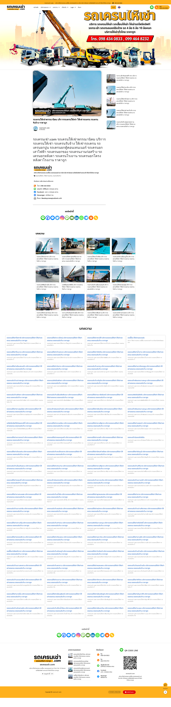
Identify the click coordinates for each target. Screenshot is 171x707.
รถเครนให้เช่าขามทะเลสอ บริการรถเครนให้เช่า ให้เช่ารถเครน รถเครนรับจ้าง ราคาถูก (24, 495)
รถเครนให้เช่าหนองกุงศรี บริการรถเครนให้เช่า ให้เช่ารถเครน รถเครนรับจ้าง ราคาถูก (64, 438)
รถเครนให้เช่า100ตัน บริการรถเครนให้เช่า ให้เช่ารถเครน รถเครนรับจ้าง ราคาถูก (105, 353)
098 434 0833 (164, 8)
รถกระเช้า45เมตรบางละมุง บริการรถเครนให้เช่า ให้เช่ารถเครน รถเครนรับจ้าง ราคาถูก (145, 381)
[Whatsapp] (81, 218)
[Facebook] (48, 218)
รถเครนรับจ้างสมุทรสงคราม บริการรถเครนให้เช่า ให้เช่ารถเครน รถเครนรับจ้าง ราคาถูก (125, 124)
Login (72, 7)
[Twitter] (57, 218)
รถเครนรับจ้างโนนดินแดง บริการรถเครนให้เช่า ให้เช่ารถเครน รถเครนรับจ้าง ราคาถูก (24, 467)
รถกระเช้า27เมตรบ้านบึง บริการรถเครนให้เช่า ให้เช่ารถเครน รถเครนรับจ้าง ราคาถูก (73, 315)
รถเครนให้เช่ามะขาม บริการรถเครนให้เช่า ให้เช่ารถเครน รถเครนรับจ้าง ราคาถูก (64, 581)
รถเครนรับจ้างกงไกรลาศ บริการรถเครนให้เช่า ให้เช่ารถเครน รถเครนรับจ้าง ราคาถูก (64, 453)
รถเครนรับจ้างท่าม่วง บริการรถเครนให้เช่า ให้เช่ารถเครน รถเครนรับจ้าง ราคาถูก (65, 524)
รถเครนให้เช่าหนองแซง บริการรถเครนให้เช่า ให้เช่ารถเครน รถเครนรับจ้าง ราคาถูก (105, 566)
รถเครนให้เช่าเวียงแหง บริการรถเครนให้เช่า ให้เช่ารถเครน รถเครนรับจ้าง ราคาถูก (64, 538)
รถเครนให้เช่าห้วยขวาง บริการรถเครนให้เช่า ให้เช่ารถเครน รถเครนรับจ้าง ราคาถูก (126, 101)
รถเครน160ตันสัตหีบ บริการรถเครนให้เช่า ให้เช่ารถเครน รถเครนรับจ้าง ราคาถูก (146, 396)
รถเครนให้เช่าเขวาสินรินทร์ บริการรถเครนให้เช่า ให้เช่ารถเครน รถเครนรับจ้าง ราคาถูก (105, 396)
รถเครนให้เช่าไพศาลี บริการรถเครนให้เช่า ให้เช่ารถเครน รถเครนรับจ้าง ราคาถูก (24, 339)
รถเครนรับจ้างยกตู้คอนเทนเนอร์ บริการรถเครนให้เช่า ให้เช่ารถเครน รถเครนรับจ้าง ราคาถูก (82, 670)
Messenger (104, 676)
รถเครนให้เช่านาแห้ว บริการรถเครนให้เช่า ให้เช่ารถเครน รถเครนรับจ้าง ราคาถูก (105, 438)
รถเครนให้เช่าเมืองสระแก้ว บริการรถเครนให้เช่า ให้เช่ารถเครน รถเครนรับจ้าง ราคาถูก (24, 367)
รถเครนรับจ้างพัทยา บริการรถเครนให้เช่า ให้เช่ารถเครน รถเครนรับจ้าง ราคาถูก (24, 396)
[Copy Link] (96, 218)
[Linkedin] (76, 218)
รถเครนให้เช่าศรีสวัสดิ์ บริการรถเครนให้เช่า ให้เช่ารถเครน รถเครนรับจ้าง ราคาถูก (145, 524)
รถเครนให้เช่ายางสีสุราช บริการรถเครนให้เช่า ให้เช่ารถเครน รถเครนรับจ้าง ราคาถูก (105, 424)
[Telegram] (86, 218)
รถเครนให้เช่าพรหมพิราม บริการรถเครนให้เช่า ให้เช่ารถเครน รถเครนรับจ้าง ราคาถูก (24, 538)
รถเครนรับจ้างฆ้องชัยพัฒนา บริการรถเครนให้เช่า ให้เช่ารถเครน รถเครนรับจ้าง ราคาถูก (64, 396)
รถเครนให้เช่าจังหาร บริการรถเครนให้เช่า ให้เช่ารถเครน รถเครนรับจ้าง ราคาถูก (64, 367)
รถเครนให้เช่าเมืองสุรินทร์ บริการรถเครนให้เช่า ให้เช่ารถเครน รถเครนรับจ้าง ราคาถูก (64, 595)
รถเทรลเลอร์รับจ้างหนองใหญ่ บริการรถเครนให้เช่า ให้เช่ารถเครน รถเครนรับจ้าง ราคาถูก (82, 663)
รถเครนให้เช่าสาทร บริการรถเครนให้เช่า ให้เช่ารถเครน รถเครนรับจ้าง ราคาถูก (47, 259)
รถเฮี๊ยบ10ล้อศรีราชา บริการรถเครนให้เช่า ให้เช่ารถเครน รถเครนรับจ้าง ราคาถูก (82, 677)
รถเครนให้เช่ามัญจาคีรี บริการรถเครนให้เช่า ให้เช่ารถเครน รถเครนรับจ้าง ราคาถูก (145, 595)
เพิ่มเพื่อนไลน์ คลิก (105, 665)
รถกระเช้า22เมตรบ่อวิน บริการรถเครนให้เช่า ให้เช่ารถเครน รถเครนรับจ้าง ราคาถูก (65, 481)
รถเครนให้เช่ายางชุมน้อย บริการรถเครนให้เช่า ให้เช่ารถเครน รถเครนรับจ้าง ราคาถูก (24, 410)
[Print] (91, 218)
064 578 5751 (105, 661)
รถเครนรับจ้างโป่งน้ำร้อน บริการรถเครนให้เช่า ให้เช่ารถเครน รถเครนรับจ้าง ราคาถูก (64, 609)
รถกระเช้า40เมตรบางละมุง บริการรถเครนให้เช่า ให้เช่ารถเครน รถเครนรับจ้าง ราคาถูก (146, 410)
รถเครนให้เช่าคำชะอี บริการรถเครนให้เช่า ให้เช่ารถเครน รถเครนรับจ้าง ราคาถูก (126, 112)
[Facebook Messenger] (52, 218)
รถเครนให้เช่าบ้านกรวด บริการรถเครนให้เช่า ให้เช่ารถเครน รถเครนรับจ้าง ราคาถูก (65, 353)
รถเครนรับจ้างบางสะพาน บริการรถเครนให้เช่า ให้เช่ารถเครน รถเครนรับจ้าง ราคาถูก (24, 566)
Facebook (103, 670)
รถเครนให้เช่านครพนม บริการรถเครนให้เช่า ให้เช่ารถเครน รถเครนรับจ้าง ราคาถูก (47, 315)
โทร (101, 654)
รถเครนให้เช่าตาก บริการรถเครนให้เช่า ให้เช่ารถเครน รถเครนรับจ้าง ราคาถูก (144, 495)
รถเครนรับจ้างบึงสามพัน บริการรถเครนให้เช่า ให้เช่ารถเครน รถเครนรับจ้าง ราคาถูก (24, 609)
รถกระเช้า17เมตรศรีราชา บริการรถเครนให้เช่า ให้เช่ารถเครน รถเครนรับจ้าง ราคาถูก (126, 78)
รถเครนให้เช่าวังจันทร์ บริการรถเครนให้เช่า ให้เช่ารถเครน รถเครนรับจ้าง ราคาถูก (105, 552)
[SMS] (67, 218)
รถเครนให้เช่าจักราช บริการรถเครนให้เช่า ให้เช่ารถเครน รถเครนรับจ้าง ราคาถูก (105, 581)
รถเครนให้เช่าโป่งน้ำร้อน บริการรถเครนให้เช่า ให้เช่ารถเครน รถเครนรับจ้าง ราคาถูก (82, 656)
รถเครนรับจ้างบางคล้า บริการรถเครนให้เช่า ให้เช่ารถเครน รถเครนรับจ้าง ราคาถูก (145, 481)
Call (160, 6)
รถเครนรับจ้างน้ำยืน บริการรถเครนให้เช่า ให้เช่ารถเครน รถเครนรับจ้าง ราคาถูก (65, 495)
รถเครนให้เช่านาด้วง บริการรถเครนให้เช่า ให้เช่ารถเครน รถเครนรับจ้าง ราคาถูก (126, 89)
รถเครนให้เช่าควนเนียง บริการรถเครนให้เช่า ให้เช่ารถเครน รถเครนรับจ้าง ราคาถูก (65, 424)
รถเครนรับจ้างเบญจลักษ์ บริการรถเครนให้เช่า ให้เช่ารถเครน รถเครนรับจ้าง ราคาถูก (24, 581)
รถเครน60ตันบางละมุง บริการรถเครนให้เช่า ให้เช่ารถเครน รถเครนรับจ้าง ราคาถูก (105, 524)
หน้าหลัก (36, 7)
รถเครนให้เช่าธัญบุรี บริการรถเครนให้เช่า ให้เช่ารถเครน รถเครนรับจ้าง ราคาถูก (145, 453)
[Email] (72, 218)
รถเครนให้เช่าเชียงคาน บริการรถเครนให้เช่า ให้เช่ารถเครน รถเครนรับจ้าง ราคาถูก (98, 315)
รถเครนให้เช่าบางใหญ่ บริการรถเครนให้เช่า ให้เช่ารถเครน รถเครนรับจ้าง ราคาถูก (64, 339)
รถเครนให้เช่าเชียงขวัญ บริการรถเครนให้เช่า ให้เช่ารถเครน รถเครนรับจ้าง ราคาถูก (105, 609)
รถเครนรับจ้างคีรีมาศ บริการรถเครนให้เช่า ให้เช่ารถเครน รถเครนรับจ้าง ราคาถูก (146, 467)
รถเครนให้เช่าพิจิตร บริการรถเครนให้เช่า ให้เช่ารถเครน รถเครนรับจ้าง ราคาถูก (145, 581)
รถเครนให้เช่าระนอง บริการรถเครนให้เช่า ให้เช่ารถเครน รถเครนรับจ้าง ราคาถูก (145, 609)
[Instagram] (62, 218)
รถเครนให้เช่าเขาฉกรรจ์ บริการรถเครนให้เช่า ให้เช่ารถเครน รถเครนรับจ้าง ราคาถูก (25, 438)
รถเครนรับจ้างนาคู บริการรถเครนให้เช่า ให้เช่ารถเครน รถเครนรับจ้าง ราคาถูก (104, 367)
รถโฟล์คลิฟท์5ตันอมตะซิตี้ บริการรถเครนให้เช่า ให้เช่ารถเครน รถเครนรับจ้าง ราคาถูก (24, 424)
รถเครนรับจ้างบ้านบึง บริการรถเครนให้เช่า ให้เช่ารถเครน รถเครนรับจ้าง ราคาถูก (146, 552)
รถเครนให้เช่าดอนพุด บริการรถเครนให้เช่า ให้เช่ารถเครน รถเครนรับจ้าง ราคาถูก (123, 287)
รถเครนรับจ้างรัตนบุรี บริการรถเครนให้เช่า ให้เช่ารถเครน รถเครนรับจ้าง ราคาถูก (65, 552)
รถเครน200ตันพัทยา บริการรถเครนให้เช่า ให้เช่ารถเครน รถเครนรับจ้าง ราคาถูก (65, 381)
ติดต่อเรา (165, 688)
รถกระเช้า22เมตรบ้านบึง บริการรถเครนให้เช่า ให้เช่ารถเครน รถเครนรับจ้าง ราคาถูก (65, 410)
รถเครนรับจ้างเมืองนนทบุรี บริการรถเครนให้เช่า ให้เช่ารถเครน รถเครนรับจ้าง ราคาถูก (97, 287)
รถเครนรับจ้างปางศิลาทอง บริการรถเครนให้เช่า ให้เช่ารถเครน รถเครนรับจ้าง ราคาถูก (146, 510)
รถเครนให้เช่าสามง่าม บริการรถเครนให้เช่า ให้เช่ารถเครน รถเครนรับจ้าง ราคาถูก (65, 467)
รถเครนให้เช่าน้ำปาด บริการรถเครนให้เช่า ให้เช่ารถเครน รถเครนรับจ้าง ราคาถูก (145, 353)
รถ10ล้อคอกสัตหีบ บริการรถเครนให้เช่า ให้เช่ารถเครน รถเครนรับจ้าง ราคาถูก (72, 287)
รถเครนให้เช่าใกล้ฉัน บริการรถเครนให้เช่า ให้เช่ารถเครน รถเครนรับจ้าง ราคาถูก (98, 259)
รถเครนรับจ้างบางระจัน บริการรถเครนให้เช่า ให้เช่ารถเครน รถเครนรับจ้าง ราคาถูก (105, 481)
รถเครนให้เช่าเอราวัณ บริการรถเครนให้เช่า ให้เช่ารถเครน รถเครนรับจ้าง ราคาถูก (105, 538)
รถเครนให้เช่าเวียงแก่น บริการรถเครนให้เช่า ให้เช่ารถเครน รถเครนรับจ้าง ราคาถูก (24, 453)
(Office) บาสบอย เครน (107, 666)
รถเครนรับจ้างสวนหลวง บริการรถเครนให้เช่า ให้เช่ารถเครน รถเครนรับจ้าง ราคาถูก (123, 315)
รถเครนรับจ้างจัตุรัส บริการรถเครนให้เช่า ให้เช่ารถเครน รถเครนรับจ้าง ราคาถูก (105, 381)
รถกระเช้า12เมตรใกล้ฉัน (136, 437)
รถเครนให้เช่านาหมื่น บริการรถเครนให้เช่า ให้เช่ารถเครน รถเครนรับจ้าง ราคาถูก (24, 595)
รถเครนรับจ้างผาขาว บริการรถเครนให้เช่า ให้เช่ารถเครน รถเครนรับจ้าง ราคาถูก (65, 566)
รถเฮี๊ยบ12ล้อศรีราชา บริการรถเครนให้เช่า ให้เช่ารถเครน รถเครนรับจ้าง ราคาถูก (25, 552)
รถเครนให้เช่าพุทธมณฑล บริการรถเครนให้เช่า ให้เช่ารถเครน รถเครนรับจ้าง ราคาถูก (104, 495)
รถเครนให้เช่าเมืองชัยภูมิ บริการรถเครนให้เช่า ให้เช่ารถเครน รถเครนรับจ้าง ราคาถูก (105, 595)
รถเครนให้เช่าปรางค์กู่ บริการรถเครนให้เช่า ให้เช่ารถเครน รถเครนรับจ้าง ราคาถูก (24, 524)
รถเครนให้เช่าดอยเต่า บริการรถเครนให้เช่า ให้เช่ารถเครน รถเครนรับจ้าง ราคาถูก (146, 424)
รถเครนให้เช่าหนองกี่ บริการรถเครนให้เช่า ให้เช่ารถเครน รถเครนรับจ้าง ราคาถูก (25, 481)
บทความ (55, 7)
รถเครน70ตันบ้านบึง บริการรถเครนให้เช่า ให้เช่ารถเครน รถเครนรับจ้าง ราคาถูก (47, 287)
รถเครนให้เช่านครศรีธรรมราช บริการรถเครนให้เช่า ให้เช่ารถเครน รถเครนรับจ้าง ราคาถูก (71, 259)
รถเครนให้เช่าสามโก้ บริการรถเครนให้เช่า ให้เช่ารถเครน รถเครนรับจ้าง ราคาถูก (105, 339)
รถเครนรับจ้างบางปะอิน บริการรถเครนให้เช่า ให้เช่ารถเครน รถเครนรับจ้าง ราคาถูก (25, 510)
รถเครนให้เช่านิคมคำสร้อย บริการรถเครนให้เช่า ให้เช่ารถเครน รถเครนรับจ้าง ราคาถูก (105, 453)
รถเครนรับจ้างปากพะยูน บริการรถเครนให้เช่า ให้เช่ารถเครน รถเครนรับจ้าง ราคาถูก (25, 381)
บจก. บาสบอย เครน (106, 672)
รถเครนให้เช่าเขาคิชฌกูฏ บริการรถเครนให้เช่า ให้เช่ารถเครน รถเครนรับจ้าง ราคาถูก (145, 367)
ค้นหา (79, 7)
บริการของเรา (45, 7)
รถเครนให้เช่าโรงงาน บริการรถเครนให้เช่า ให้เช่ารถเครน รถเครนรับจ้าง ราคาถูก (25, 353)
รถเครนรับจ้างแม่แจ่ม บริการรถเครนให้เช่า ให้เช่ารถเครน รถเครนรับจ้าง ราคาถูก (65, 510)
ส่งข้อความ (104, 677)
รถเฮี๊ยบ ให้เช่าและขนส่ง (136, 337)
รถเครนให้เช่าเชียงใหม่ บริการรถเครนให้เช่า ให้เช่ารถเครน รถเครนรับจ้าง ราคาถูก (104, 410)
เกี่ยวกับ (64, 7)
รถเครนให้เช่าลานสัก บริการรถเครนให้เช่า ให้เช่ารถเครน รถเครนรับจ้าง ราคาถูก (145, 538)
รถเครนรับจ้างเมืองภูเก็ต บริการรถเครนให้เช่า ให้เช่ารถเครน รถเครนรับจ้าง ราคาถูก (123, 259)
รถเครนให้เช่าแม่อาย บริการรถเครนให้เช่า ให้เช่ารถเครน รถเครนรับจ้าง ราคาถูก (105, 510)
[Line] (43, 218)
